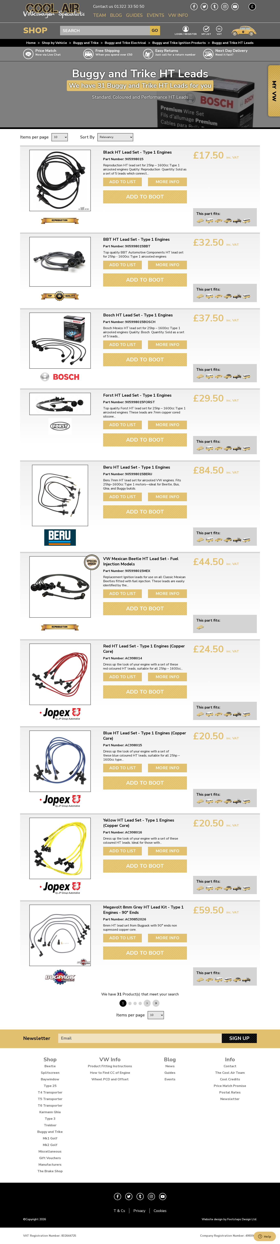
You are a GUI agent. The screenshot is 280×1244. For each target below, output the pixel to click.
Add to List (122, 182)
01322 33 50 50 (129, 6)
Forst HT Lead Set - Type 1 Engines (137, 395)
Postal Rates (230, 1092)
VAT (219, 33)
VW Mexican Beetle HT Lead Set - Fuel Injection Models (141, 561)
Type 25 (50, 1086)
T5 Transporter (50, 1099)
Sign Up (239, 1038)
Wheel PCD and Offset (110, 1079)
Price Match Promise (230, 1086)
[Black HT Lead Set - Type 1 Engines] (60, 180)
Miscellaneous (50, 1151)
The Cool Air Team (230, 1073)
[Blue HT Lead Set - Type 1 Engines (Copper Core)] (60, 761)
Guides (134, 15)
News (170, 1066)
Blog (116, 15)
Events (155, 15)
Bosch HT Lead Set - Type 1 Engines (138, 315)
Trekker (50, 1125)
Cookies (160, 1210)
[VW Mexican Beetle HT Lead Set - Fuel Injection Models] (60, 587)
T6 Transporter (50, 1105)
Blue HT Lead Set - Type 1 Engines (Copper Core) (144, 735)
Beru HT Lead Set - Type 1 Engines (136, 467)
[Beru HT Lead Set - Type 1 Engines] (60, 495)
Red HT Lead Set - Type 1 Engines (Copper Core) (144, 649)
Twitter (204, 6)
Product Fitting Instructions (110, 1066)
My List (206, 33)
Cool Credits (230, 1079)
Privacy (139, 1210)
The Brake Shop (50, 1171)
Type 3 (50, 1118)
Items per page (34, 137)
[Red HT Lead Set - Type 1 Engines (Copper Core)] (60, 674)
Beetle (50, 1066)
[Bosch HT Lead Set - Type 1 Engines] (60, 341)
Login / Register (186, 33)
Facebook (194, 6)
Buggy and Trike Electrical (125, 43)
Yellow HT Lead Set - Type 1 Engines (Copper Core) (138, 823)
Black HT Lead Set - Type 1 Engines (137, 152)
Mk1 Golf (50, 1138)
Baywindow (50, 1079)
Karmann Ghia (50, 1112)
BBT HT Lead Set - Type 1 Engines (136, 239)
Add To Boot (145, 196)
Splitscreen (50, 1073)
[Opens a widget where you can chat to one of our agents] (264, 1237)
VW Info (178, 15)
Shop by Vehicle (54, 43)
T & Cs (119, 1210)
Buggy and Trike (86, 43)
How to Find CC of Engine (110, 1073)
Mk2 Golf (50, 1145)
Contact (230, 1066)
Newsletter (36, 1038)
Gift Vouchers (50, 1158)
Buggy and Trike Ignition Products (179, 43)
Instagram (224, 6)
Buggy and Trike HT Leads (233, 43)
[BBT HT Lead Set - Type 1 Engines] (60, 262)
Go (155, 30)
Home (31, 43)
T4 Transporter (50, 1092)
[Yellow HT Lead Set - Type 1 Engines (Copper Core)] (60, 848)
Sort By (87, 137)
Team (99, 15)
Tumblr (214, 6)
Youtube (235, 6)
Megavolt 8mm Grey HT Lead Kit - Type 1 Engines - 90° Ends (143, 910)
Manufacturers (50, 1164)
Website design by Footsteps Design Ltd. (229, 1219)
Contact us (103, 6)
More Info (167, 182)
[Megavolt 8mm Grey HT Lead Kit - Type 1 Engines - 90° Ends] (60, 935)
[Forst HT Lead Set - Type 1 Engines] (60, 404)
